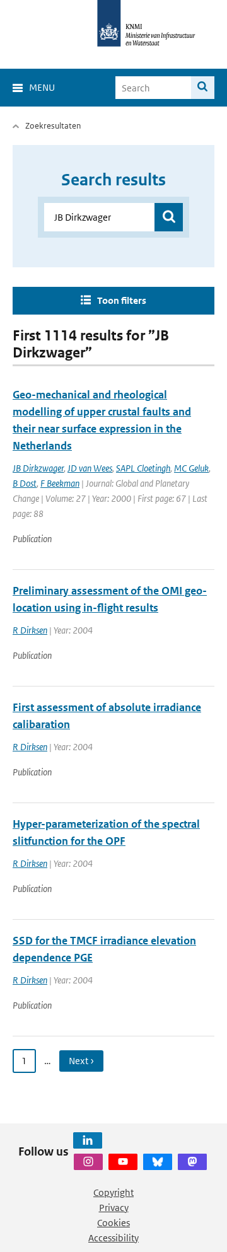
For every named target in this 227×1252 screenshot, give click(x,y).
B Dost (25, 483)
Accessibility (113, 1238)
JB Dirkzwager (38, 468)
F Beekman (59, 483)
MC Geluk (191, 468)
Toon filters (121, 300)
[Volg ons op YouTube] (123, 1162)
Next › (81, 1061)
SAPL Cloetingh (143, 468)
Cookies (113, 1223)
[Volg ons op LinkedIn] (88, 1140)
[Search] (202, 87)
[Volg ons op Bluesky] (158, 1162)
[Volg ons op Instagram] (88, 1162)
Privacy (114, 1208)
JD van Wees (89, 468)
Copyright (113, 1192)
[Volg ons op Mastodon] (192, 1162)
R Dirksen (30, 630)
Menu (42, 87)
